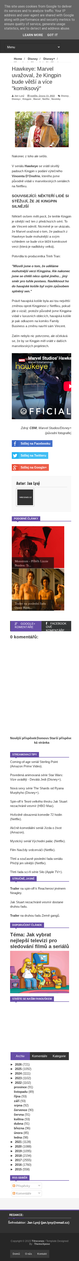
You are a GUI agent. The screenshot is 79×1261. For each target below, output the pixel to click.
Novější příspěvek (23, 738)
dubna (19, 1123)
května (19, 1119)
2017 (19, 1160)
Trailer (14, 888)
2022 (19, 1082)
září (17, 1101)
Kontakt (42, 1253)
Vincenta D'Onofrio (26, 176)
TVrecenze (38, 1241)
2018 (19, 1155)
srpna (18, 1105)
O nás (28, 1253)
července (21, 1110)
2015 (19, 1169)
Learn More (33, 35)
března (19, 1128)
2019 (19, 1151)
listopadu (21, 1091)
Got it (52, 35)
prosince (21, 1087)
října (17, 1096)
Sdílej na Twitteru (33, 455)
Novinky (55, 99)
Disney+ (16, 99)
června (19, 1114)
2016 (19, 1164)
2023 (19, 1078)
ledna (18, 1137)
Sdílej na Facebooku (35, 443)
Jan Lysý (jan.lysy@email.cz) (48, 1222)
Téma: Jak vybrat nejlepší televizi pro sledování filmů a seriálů (39, 940)
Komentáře (23, 1193)
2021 (19, 1142)
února (18, 1133)
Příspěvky (22, 1186)
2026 (19, 1064)
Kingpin (27, 99)
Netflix (46, 99)
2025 (19, 1069)
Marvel (36, 99)
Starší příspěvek (61, 738)
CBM (33, 428)
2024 (19, 1073)
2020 (19, 1146)
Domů (16, 1253)
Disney (65, 96)
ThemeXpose (42, 1244)
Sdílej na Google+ (34, 467)
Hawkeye (31, 166)
